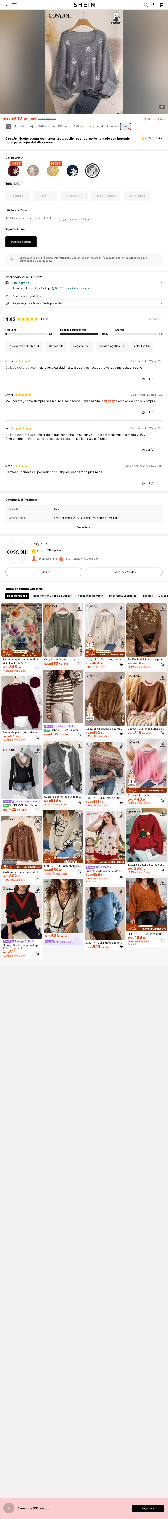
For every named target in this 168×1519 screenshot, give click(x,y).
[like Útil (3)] (143, 378)
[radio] (13, 170)
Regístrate (148, 1508)
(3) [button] (152, 378)
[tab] (17, 596)
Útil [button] (148, 378)
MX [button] (16, 183)
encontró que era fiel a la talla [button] (31, 218)
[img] (21, 653)
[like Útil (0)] (143, 412)
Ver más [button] (154, 319)
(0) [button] (152, 412)
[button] (6, 5)
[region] (84, 324)
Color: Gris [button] (12, 158)
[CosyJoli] (16, 552)
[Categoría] (14, 5)
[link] (146, 5)
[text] (84, 367)
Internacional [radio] (21, 242)
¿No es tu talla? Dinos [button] (76, 219)
